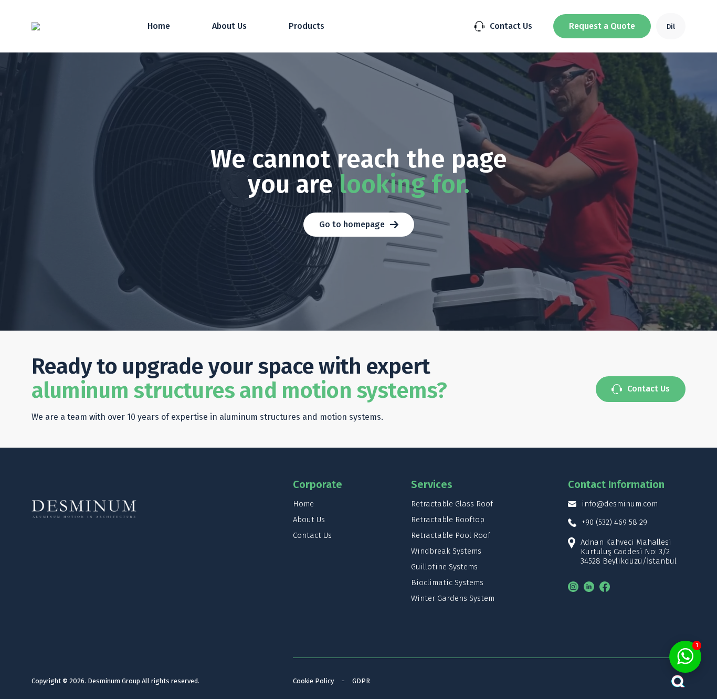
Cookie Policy (313, 681)
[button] (602, 26)
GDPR (361, 681)
